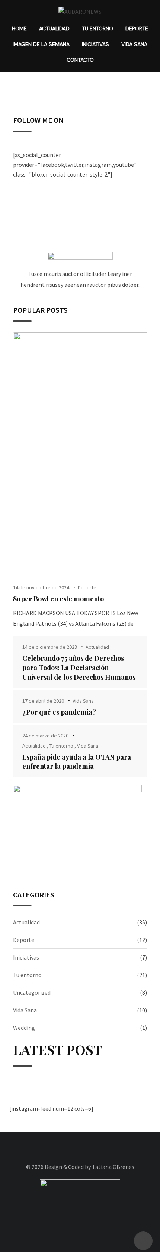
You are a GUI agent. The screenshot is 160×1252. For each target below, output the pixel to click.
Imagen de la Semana (41, 44)
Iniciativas (95, 44)
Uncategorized (32, 992)
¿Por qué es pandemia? (59, 712)
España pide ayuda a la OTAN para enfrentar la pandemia (76, 761)
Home (19, 28)
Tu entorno (97, 28)
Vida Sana (134, 44)
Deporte (136, 28)
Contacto (80, 59)
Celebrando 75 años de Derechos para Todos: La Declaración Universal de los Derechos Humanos (78, 667)
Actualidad (54, 28)
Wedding (24, 1027)
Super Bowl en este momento (58, 598)
